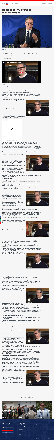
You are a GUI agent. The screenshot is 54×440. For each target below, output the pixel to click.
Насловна (3, 3)
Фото (35, 427)
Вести (7, 3)
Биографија (50, 3)
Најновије (6, 6)
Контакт (16, 3)
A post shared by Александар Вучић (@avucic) (12, 140)
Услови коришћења (44, 438)
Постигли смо (44, 3)
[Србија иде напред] (27, 3)
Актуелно (36, 424)
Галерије (11, 3)
